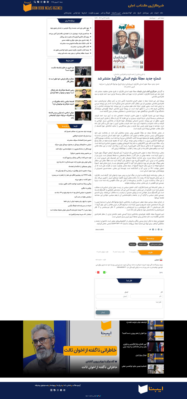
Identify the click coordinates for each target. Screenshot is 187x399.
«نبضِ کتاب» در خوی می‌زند (83, 179)
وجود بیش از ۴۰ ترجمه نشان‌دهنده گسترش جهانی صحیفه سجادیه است (70, 210)
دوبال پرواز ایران (141, 355)
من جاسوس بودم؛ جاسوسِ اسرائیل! (80, 153)
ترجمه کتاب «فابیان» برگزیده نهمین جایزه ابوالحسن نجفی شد (71, 50)
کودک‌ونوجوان (127, 12)
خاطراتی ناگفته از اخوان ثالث (99, 367)
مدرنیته (132, 244)
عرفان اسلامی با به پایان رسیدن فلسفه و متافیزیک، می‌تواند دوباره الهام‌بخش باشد (61, 115)
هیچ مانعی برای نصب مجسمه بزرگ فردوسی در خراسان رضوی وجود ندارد (69, 29)
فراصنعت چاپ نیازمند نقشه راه (137, 322)
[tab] (75, 126)
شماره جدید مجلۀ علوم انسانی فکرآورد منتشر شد (129, 78)
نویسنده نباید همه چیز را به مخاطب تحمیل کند (77, 131)
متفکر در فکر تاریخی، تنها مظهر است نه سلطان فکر (61, 80)
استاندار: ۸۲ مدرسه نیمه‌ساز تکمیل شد (80, 214)
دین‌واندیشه (152, 18)
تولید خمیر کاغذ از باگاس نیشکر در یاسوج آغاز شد (77, 158)
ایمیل (126, 292)
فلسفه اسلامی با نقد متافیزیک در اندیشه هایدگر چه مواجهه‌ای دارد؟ (63, 103)
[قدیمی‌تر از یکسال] (83, 71)
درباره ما (59, 385)
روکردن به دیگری (86, 188)
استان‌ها (84, 12)
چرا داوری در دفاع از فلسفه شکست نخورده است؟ (62, 69)
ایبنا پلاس (76, 12)
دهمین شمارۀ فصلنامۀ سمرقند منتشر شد (79, 140)
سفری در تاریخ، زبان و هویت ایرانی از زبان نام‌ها (77, 201)
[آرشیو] (51, 390)
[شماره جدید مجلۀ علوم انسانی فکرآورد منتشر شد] (129, 45)
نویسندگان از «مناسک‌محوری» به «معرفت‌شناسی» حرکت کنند (73, 149)
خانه (161, 12)
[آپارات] (64, 390)
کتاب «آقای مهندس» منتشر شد (80, 46)
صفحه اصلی (161, 18)
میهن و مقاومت (94, 12)
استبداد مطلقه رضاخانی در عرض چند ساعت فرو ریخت (73, 53)
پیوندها (52, 385)
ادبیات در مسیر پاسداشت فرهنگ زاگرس (79, 205)
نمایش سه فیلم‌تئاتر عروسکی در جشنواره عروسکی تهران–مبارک (73, 144)
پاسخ (161, 272)
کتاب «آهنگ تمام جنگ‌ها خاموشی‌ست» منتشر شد (74, 43)
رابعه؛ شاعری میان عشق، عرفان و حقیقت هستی (75, 40)
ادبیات (156, 12)
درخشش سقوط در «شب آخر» (82, 197)
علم (134, 12)
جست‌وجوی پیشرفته (41, 385)
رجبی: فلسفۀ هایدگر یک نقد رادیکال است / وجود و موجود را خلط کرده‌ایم (62, 91)
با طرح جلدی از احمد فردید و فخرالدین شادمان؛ (129, 74)
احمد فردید (142, 244)
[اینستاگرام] (57, 390)
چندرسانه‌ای (68, 12)
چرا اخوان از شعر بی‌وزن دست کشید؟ (134, 333)
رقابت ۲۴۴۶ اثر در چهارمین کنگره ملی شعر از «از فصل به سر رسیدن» (71, 175)
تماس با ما (67, 385)
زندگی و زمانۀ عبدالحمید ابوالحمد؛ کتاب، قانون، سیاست (75, 184)
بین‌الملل (146, 12)
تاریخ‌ (139, 12)
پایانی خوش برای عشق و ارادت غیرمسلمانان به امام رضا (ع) (74, 162)
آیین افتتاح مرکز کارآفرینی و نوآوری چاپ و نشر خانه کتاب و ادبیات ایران (135, 345)
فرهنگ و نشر (105, 12)
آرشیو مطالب (76, 385)
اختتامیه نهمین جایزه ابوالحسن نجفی (134, 366)
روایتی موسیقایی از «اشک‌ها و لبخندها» (80, 166)
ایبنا (146, 6)
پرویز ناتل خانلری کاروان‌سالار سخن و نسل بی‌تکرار (74, 37)
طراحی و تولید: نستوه (91, 396)
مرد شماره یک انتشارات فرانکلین (82, 136)
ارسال (103, 312)
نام (162, 292)
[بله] (54, 390)
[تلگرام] (61, 390)
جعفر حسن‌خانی (156, 244)
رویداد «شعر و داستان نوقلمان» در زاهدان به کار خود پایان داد (73, 171)
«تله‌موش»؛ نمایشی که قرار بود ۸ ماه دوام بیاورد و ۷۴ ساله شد (73, 192)
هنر (151, 12)
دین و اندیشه (116, 12)
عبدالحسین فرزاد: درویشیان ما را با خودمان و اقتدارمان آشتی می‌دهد (69, 33)
